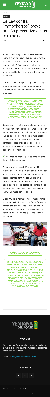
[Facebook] (5, 46)
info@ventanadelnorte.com (24, 356)
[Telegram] (23, 46)
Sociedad (12, 12)
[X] (11, 46)
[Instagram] (25, 375)
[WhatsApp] (17, 46)
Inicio (5, 12)
